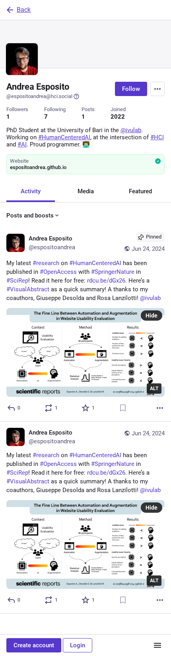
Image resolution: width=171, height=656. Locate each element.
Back (24, 9)
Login (77, 645)
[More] (160, 408)
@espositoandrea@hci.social (39, 96)
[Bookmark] (123, 408)
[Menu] (157, 89)
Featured (140, 191)
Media (86, 191)
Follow (131, 88)
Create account (34, 645)
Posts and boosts (30, 215)
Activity (31, 191)
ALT (154, 388)
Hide (151, 315)
